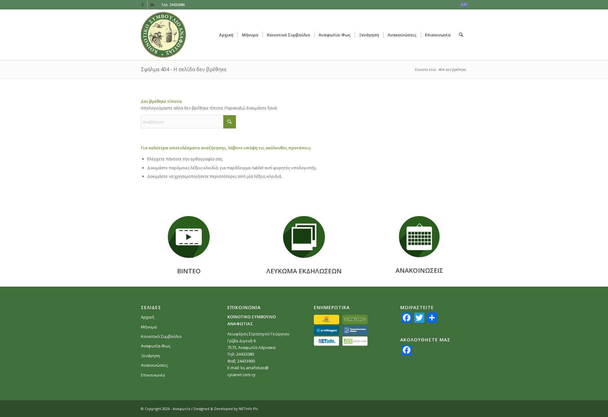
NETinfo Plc (248, 408)
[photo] (304, 237)
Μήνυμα (149, 327)
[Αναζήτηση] (461, 34)
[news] (419, 236)
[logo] (163, 34)
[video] (189, 237)
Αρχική (147, 317)
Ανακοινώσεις (154, 365)
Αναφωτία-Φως (155, 346)
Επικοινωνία (153, 375)
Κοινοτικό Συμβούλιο (161, 336)
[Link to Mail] (152, 4)
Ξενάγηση (150, 355)
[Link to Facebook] (142, 4)
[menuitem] (226, 34)
